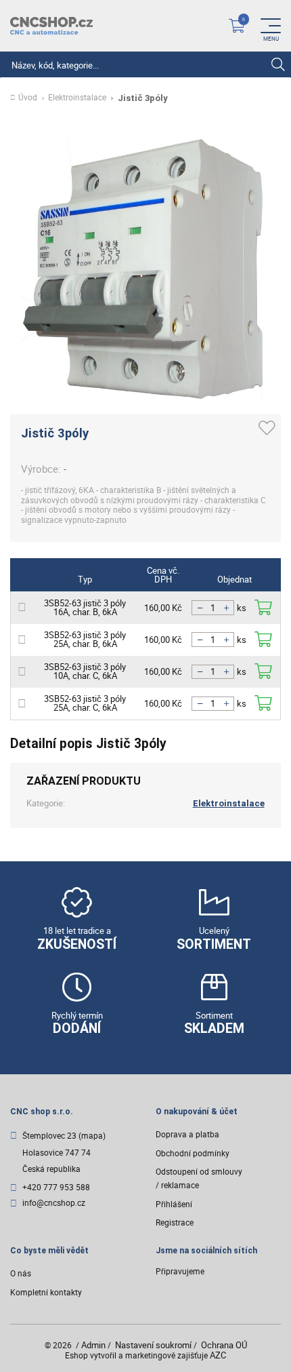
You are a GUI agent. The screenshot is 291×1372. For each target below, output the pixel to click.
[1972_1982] (263, 672)
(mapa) (92, 1135)
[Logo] (51, 26)
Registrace (175, 1222)
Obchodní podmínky (192, 1153)
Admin (93, 1345)
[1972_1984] (263, 703)
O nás (20, 1273)
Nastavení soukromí (153, 1345)
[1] (278, 65)
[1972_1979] (263, 608)
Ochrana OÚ (224, 1345)
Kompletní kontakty (46, 1292)
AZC (218, 1355)
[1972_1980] (263, 640)
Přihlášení (174, 1204)
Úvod (27, 98)
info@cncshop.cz (53, 1203)
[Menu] (270, 25)
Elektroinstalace (77, 98)
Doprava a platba (187, 1134)
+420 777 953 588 (56, 1188)
